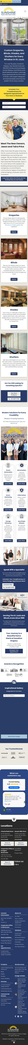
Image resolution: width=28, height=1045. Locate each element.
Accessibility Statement (18, 849)
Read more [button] (8, 801)
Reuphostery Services (6, 991)
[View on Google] (7, 804)
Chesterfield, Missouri (6, 940)
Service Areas (19, 964)
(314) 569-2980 (4, 859)
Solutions (18, 930)
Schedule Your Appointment (14, 651)
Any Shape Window (20, 946)
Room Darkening (19, 939)
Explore (14, 232)
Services (4, 981)
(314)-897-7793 (4, 934)
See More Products (14, 394)
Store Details (4, 839)
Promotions (18, 927)
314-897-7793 (14, 399)
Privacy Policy (18, 853)
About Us (18, 913)
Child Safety (18, 942)
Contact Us (3, 922)
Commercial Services (6, 988)
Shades (3, 974)
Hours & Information (7, 863)
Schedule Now (7, 584)
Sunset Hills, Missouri (6, 943)
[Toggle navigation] (25, 11)
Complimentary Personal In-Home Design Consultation (6, 953)
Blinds (2, 971)
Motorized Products (20, 937)
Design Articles (20, 976)
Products (4, 964)
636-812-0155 (4, 837)
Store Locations (6, 937)
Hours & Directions (7, 843)
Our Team (17, 916)
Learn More (8, 483)
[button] (3, 802)
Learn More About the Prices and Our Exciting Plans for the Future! (14, 178)
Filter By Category (9, 695)
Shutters (3, 976)
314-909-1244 (18, 837)
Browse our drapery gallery (13, 225)
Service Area (18, 925)
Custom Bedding (5, 978)
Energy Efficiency (19, 944)
